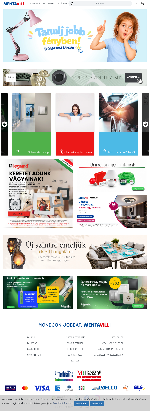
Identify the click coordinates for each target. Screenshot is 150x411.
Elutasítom (97, 403)
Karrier (31, 337)
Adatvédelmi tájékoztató (110, 349)
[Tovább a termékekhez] (112, 175)
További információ (63, 403)
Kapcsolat (32, 343)
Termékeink (34, 3)
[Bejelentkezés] (136, 3)
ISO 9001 (75, 360)
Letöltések (62, 3)
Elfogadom (81, 403)
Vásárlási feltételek (112, 343)
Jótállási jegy (75, 355)
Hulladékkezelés (75, 349)
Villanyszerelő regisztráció (108, 355)
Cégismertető (34, 355)
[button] (18, 150)
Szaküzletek (48, 3)
